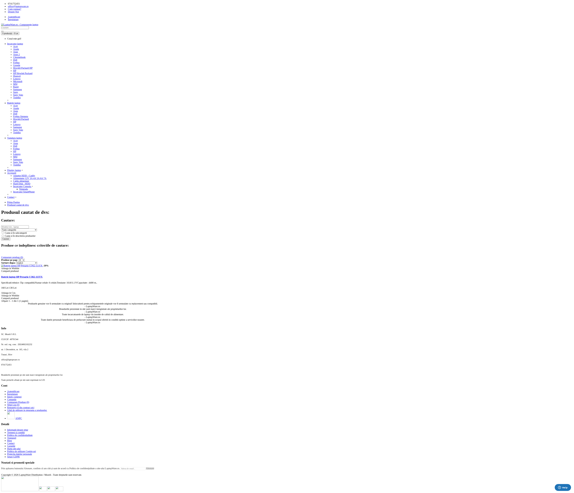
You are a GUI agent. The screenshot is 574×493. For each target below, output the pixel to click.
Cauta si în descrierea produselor (19, 236)
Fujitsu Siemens (20, 116)
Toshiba (17, 97)
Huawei (17, 76)
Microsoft (17, 81)
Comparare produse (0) (12, 257)
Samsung (17, 89)
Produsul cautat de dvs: (18, 205)
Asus (15, 52)
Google (16, 65)
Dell (15, 60)
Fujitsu (16, 62)
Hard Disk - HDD (21, 183)
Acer (15, 46)
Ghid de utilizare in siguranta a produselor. (27, 410)
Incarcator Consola (22, 186)
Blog (9, 440)
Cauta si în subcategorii (15, 233)
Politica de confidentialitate (20, 435)
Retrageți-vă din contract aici (20, 407)
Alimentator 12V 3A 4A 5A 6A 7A (29, 178)
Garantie (11, 446)
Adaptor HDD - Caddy (24, 175)
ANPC (18, 418)
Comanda (11, 399)
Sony (15, 92)
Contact (10, 443)
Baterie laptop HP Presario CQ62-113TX (22, 277)
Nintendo (23, 189)
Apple (16, 49)
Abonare (150, 468)
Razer (16, 87)
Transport (11, 438)
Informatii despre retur (17, 430)
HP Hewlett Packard (22, 73)
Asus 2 (16, 54)
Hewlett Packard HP (23, 68)
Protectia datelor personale (19, 454)
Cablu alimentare (21, 181)
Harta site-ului (13, 448)
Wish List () (13, 405)
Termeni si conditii (16, 432)
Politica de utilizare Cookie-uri (21, 451)
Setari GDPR (13, 456)
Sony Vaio (18, 95)
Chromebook (19, 57)
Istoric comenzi (14, 397)
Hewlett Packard (21, 119)
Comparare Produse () (18, 402)
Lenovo (16, 78)
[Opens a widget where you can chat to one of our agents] (563, 488)
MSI (15, 84)
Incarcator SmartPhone (24, 192)
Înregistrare (12, 394)
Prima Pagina (13, 202)
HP (14, 70)
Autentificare (13, 391)
